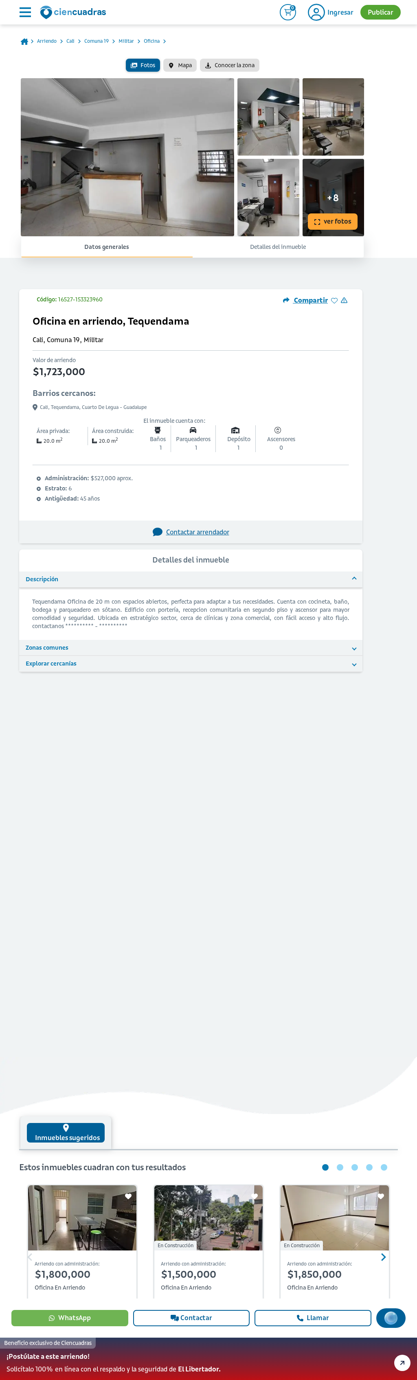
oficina (152, 41)
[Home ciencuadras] (74, 13)
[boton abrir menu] (24, 12)
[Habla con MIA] (391, 1318)
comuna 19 (96, 41)
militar (126, 41)
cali (70, 41)
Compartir (310, 300)
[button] (208, 1359)
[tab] (66, 1133)
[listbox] (192, 65)
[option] (143, 65)
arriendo (47, 41)
